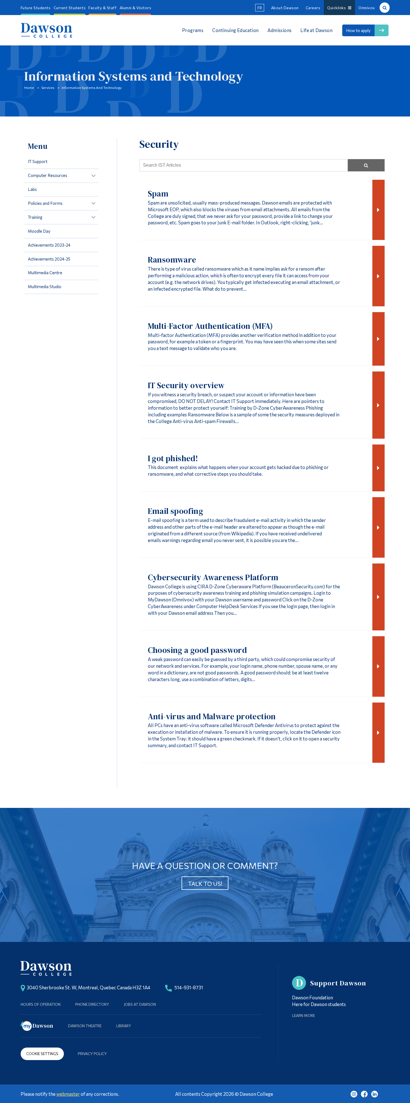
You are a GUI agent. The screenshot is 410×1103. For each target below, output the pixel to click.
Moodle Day (39, 231)
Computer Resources (47, 175)
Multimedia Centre (45, 272)
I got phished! (173, 458)
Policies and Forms (45, 203)
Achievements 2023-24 (49, 244)
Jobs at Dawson (140, 1004)
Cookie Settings (42, 1053)
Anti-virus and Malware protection (212, 716)
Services (47, 87)
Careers (313, 7)
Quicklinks (337, 7)
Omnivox (366, 7)
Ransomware (172, 259)
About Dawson (285, 7)
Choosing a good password (197, 650)
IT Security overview (186, 385)
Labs (32, 189)
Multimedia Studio (44, 286)
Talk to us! (205, 883)
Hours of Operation (41, 1004)
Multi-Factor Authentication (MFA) (210, 326)
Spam (158, 193)
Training (35, 217)
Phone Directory (92, 1004)
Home (29, 87)
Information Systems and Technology (92, 87)
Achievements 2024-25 (49, 258)
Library (123, 1025)
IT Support (37, 161)
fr (259, 7)
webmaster (68, 1094)
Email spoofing (175, 511)
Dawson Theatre (85, 1025)
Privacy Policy (92, 1053)
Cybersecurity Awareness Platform (213, 577)
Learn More (303, 1015)
